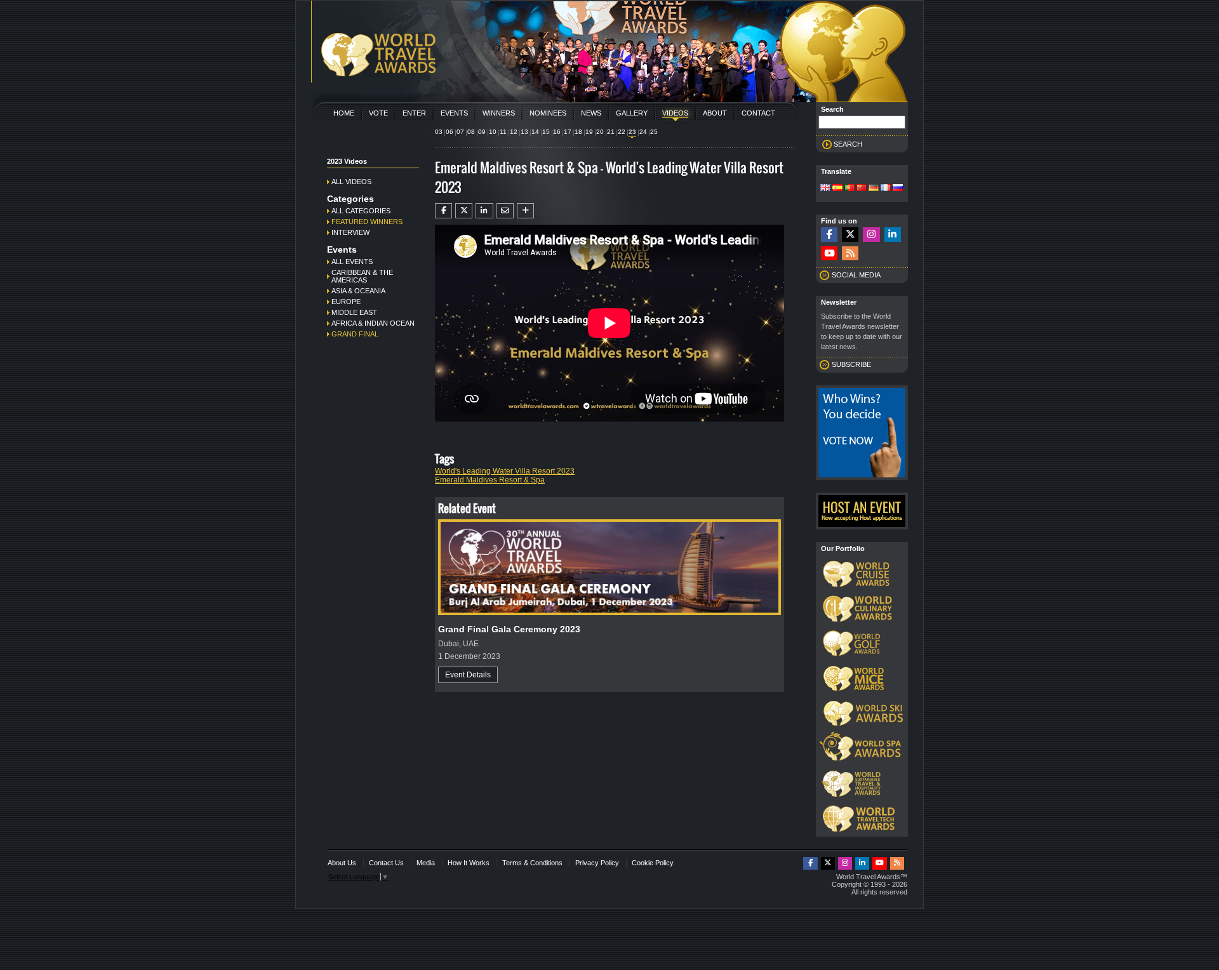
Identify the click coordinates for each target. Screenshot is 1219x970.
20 (600, 131)
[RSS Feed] (850, 253)
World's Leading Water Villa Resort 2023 (505, 471)
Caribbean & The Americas (362, 276)
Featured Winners (367, 221)
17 (567, 131)
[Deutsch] (874, 188)
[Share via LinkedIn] (484, 211)
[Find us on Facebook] (829, 234)
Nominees (548, 113)
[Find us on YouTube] (829, 253)
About (715, 113)
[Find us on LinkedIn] (892, 234)
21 (611, 131)
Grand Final (354, 334)
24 (643, 131)
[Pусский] (898, 188)
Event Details (468, 674)
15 (546, 131)
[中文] (861, 188)
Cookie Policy (653, 863)
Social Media (856, 275)
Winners (499, 113)
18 (578, 131)
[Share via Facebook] (443, 211)
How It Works (469, 863)
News (591, 113)
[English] (825, 188)
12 (513, 131)
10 (492, 131)
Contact (758, 113)
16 (557, 131)
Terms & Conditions (532, 863)
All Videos (351, 181)
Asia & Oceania (358, 291)
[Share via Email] (505, 211)
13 (524, 131)
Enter (414, 113)
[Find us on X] (850, 234)
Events (454, 113)
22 (621, 131)
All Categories (360, 211)
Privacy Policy (597, 863)
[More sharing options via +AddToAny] (525, 211)
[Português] (849, 188)
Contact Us (386, 863)
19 (589, 131)
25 (654, 131)
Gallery (632, 113)
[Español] (837, 188)
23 (632, 131)
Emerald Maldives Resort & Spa (490, 479)
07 (460, 131)
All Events (352, 261)
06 (449, 131)
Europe (346, 301)
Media (425, 863)
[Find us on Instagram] (871, 234)
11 (503, 131)
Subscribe (851, 364)
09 (482, 131)
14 (535, 131)
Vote (378, 113)
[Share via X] (464, 211)
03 (439, 131)
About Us (342, 863)
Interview (350, 232)
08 (471, 131)
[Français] (886, 188)
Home (343, 113)
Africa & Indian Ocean (373, 323)
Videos (675, 113)
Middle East (354, 312)
